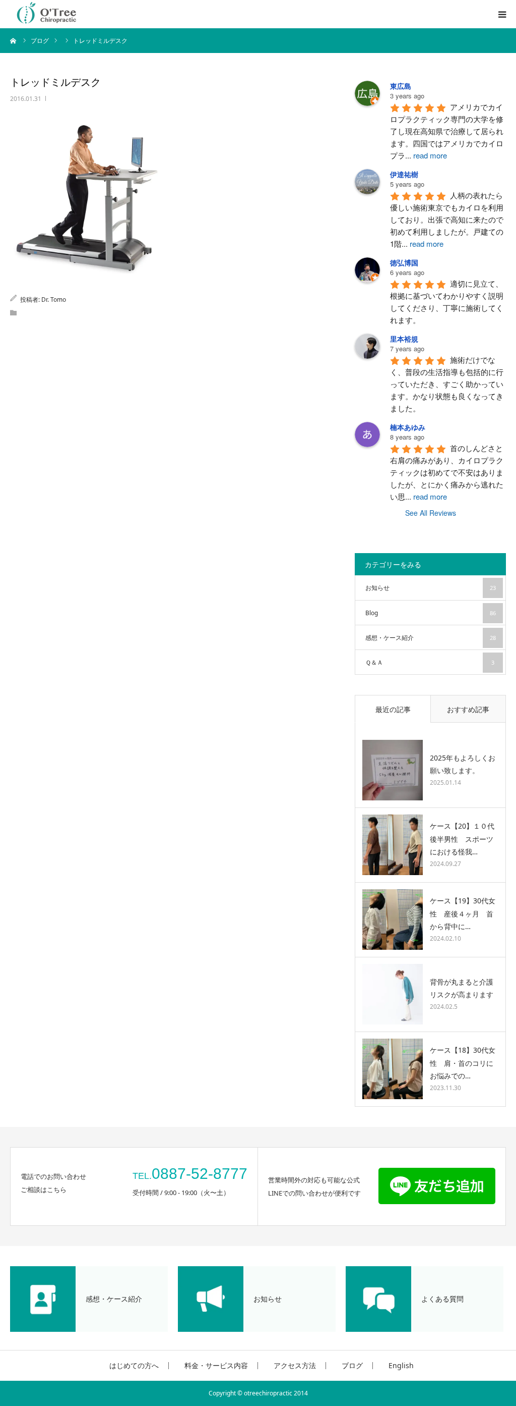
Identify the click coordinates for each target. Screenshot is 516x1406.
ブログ (352, 1365)
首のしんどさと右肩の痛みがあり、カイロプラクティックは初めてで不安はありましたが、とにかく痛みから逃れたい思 (446, 472)
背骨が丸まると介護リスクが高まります (461, 988)
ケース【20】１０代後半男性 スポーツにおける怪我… (462, 838)
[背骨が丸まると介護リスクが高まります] (392, 994)
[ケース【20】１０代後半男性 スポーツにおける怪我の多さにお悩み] (392, 845)
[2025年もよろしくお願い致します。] (392, 770)
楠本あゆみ (407, 427)
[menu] (502, 14)
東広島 (400, 86)
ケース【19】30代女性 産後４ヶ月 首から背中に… (462, 913)
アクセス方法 (295, 1365)
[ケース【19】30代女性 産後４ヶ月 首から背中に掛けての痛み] (392, 919)
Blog (430, 613)
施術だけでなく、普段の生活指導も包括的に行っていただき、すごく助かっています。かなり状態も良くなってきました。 (446, 383)
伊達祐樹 (404, 174)
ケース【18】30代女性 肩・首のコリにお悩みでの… (462, 1062)
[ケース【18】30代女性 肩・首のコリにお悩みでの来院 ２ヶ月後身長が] (392, 1069)
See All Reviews (430, 513)
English (399, 1365)
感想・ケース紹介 (430, 637)
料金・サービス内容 (216, 1365)
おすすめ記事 (468, 709)
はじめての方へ (134, 1365)
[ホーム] (13, 40)
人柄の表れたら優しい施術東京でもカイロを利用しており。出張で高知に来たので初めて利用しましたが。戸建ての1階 (446, 219)
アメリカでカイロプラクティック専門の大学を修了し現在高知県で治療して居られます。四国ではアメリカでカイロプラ (446, 130)
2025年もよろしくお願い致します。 (462, 764)
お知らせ (430, 587)
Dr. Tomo (53, 299)
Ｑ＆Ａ (429, 662)
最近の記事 (393, 709)
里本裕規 (404, 339)
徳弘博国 (404, 262)
